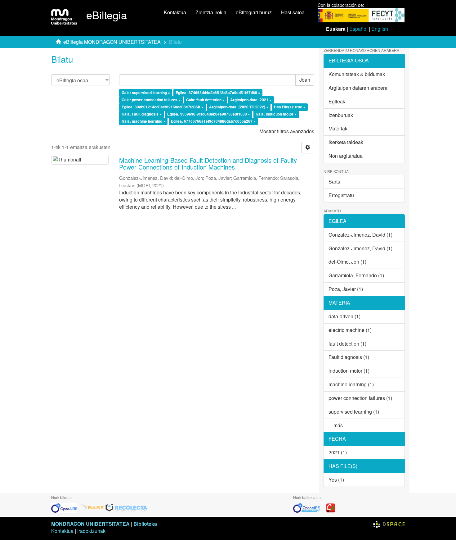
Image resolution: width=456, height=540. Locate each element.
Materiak (338, 128)
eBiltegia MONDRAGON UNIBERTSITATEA (112, 41)
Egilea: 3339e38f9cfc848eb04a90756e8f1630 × (208, 114)
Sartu (334, 181)
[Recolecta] (127, 507)
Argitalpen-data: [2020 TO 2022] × (238, 107)
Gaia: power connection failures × (151, 99)
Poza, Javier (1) (346, 289)
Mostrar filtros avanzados (286, 131)
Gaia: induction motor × (276, 114)
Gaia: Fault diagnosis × (142, 114)
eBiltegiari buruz (254, 12)
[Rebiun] (330, 507)
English (379, 28)
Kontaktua (175, 12)
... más (336, 425)
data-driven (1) (344, 316)
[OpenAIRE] (65, 507)
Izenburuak (341, 115)
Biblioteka (145, 523)
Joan (304, 79)
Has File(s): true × (289, 107)
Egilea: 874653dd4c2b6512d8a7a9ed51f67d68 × (218, 93)
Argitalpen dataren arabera (358, 87)
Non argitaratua (346, 155)
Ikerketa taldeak (346, 142)
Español (358, 28)
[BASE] (92, 507)
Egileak (337, 101)
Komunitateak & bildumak (357, 74)
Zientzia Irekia (210, 12)
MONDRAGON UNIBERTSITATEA (90, 523)
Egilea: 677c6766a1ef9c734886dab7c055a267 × (213, 121)
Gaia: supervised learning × (146, 93)
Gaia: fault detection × (205, 99)
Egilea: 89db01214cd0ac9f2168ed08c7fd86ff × (162, 107)
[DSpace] (389, 523)
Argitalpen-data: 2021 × (250, 99)
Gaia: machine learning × (143, 121)
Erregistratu (341, 195)
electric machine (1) (350, 330)
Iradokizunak (91, 530)
